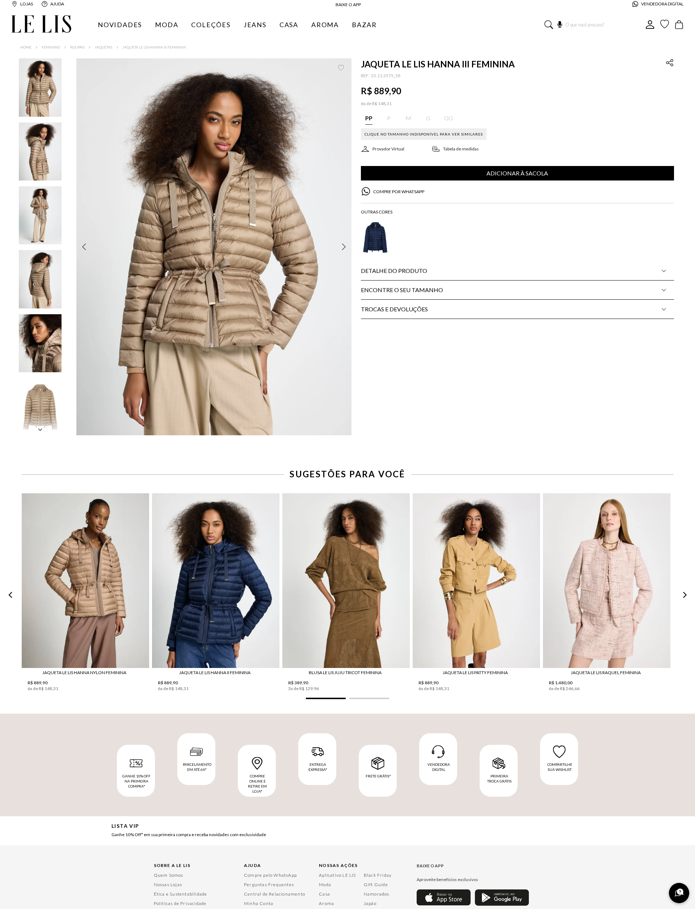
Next (684, 846)
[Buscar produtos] (548, 24)
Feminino (51, 47)
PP (208, 650)
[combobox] (595, 25)
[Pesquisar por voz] (559, 23)
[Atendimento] (679, 893)
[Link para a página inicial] (25, 47)
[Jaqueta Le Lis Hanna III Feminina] (209, 570)
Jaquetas (103, 47)
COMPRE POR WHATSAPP (398, 191)
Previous (10, 846)
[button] (213, 246)
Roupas (77, 47)
